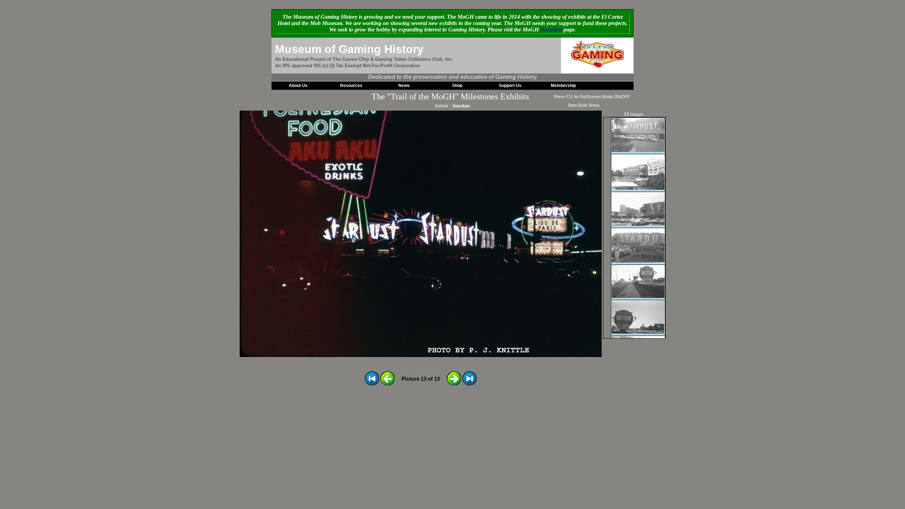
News (404, 85)
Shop (457, 85)
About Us (298, 85)
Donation (551, 30)
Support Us (510, 85)
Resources (351, 85)
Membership (563, 85)
